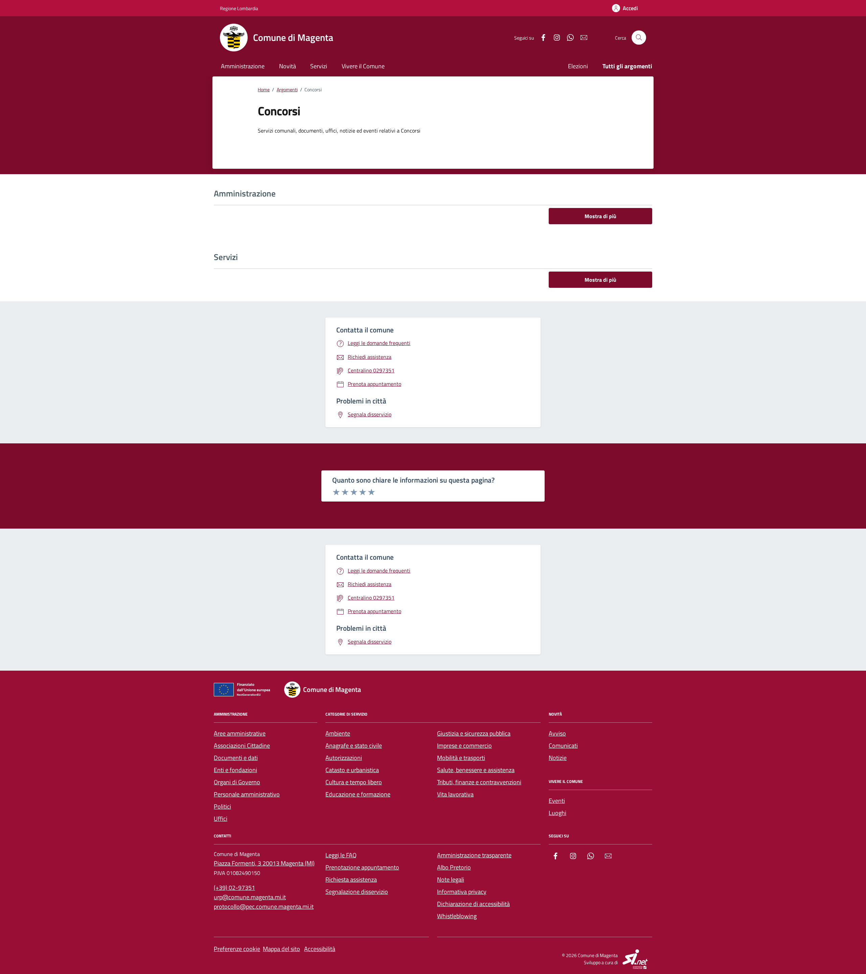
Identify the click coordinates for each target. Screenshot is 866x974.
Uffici (220, 818)
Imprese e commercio (464, 745)
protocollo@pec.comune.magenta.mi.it (264, 906)
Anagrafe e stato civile (353, 745)
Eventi (557, 800)
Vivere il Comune (363, 66)
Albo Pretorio (454, 867)
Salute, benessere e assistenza (476, 769)
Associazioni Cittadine (242, 745)
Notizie (558, 757)
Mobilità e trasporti (461, 757)
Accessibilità (319, 948)
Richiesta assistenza (351, 879)
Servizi (318, 66)
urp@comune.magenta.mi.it (250, 897)
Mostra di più (600, 216)
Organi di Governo (237, 782)
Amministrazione (243, 66)
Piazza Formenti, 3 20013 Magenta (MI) (264, 863)
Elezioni (578, 66)
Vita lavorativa (455, 794)
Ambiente (337, 733)
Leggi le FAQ (341, 855)
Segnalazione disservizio (356, 891)
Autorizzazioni (343, 757)
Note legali (450, 879)
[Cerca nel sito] (639, 37)
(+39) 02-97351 (234, 887)
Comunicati (563, 745)
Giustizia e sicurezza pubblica (473, 733)
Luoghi (557, 812)
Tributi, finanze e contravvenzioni (479, 782)
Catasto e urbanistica (352, 769)
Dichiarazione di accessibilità (473, 903)
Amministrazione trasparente (474, 855)
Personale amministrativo (247, 794)
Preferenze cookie (237, 948)
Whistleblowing (457, 916)
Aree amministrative (240, 733)
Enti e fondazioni (235, 769)
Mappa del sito (281, 948)
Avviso (557, 733)
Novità (287, 66)
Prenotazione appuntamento (362, 867)
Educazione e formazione (357, 794)
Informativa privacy (461, 891)
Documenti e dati (236, 757)
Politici (222, 806)
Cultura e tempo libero (353, 782)
